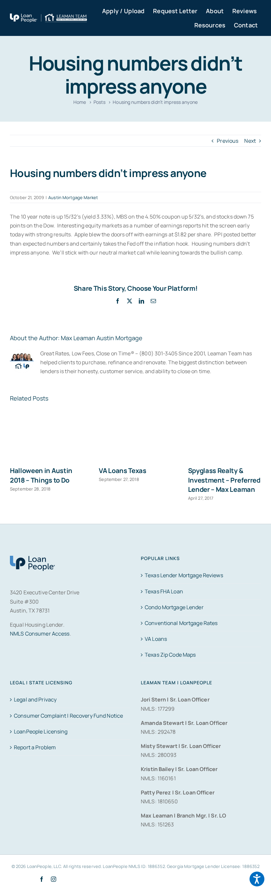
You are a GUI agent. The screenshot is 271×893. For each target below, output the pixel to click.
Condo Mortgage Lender (174, 607)
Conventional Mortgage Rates (181, 623)
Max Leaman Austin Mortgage (101, 338)
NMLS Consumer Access (40, 633)
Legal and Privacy (35, 699)
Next (250, 140)
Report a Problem (35, 747)
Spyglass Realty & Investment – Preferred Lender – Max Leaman (224, 480)
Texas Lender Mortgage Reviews (184, 575)
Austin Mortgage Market (73, 197)
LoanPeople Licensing (41, 731)
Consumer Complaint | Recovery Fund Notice (68, 715)
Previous (227, 140)
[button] (257, 879)
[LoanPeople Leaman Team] (48, 17)
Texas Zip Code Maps (170, 654)
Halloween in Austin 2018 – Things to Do (41, 475)
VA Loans (156, 638)
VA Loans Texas (122, 470)
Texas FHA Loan (164, 591)
